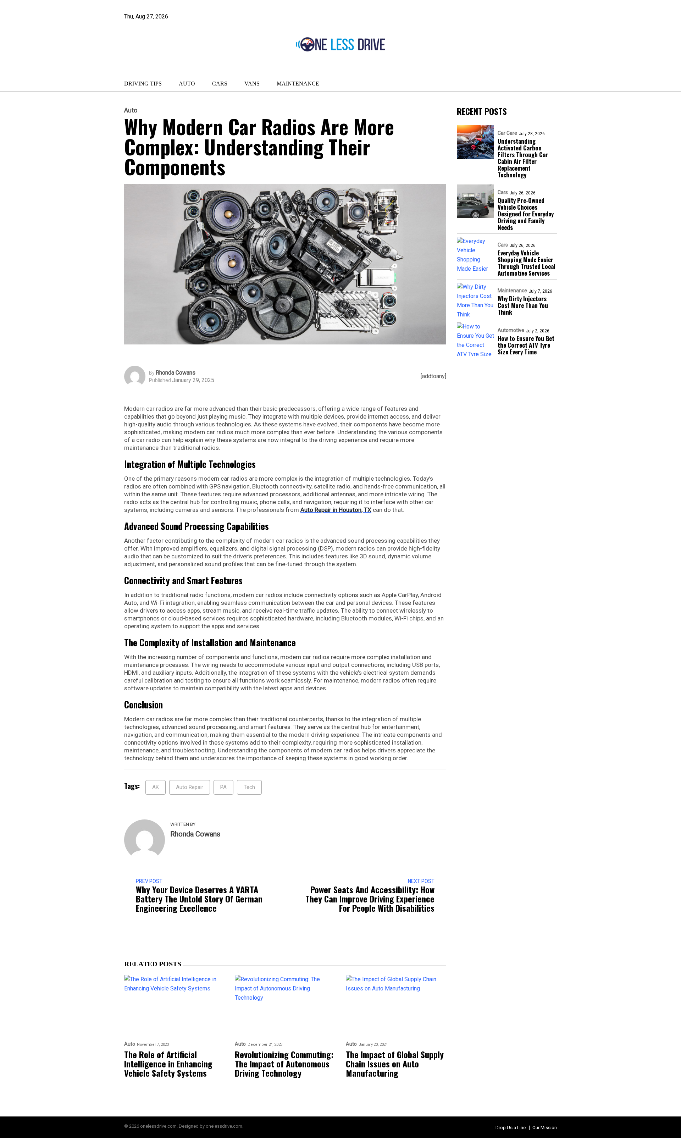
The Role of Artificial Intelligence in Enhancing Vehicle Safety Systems (168, 1063)
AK (155, 787)
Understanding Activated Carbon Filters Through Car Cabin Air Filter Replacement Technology (523, 158)
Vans (252, 84)
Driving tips (143, 84)
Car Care (507, 133)
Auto (187, 84)
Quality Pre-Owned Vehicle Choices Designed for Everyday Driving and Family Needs (526, 214)
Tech (249, 787)
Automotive (511, 330)
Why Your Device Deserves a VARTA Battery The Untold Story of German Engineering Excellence (199, 898)
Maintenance (298, 84)
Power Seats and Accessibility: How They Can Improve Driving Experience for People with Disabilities (369, 898)
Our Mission (544, 1127)
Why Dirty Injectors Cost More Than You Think (523, 305)
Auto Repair (189, 787)
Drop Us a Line (510, 1127)
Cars (219, 84)
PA (223, 787)
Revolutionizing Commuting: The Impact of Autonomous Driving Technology (284, 1063)
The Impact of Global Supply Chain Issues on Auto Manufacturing (395, 1063)
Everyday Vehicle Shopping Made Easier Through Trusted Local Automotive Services (526, 263)
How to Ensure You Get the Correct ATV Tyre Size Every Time (526, 345)
